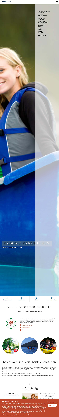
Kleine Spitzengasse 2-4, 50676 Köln (11, 395)
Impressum (24, 414)
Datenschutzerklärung (16, 414)
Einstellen (52, 402)
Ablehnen (30, 414)
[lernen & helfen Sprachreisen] (6, 3)
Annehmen (52, 405)
